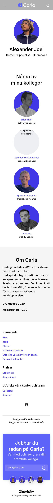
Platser (6, 346)
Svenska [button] (36, 422)
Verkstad (8, 390)
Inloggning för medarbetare (26, 419)
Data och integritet (13, 359)
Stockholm (8, 372)
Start (5, 337)
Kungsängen (9, 377)
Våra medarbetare (13, 350)
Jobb (5, 341)
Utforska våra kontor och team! (20, 354)
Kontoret (7, 395)
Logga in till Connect (19, 422)
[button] (47, 5)
